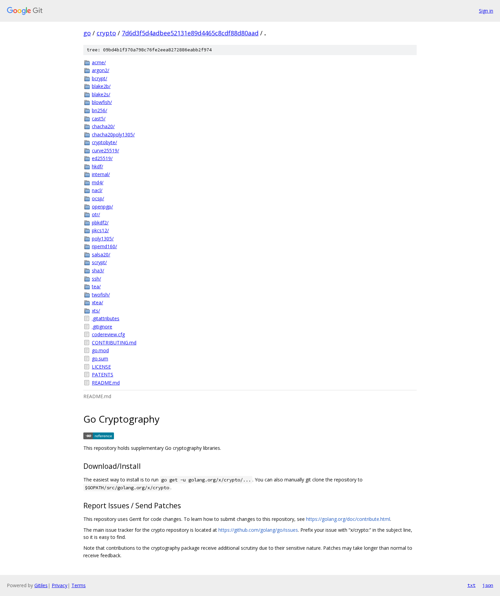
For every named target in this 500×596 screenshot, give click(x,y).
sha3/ (98, 270)
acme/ (99, 62)
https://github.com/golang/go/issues (258, 530)
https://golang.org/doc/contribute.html (348, 519)
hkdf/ (97, 166)
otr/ (96, 214)
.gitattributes (105, 318)
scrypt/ (99, 262)
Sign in (486, 10)
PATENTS (102, 374)
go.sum (100, 358)
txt (471, 585)
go (87, 33)
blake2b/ (101, 86)
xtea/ (97, 302)
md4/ (97, 182)
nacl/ (97, 190)
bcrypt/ (99, 78)
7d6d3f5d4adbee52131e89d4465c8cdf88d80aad (190, 33)
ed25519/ (102, 158)
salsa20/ (101, 254)
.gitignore (102, 326)
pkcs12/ (100, 230)
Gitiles (41, 585)
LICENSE (101, 366)
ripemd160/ (104, 246)
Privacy (59, 585)
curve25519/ (105, 150)
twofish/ (101, 294)
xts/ (96, 310)
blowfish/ (102, 102)
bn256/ (99, 110)
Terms (78, 585)
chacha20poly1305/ (113, 134)
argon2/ (100, 70)
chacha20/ (103, 126)
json (487, 585)
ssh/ (96, 278)
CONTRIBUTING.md (114, 342)
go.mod (100, 350)
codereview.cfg (108, 334)
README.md (106, 382)
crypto (106, 33)
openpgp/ (102, 206)
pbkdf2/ (100, 222)
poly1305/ (103, 238)
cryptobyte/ (104, 142)
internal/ (101, 174)
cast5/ (98, 118)
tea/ (96, 286)
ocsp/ (98, 198)
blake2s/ (101, 94)
